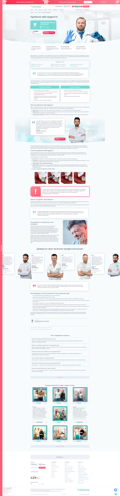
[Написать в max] (75, 6)
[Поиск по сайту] (73, 6)
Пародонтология (54, 471)
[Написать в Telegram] (79, 6)
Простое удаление (36, 65)
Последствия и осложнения (77, 64)
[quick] (116, 494)
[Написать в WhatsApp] (77, 6)
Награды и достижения (68, 468)
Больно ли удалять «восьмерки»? (58, 65)
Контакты (66, 475)
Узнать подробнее (100, 2)
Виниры (52, 468)
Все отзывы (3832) (60, 446)
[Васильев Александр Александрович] (25, 265)
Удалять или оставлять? (38, 64)
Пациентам (80, 462)
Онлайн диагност (81, 471)
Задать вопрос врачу (33, 467)
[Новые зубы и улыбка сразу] (35, 7)
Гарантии (66, 477)
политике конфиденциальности (7, 491)
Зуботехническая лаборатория (70, 471)
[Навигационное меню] (1, 1)
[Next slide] (118, 2)
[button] (30, 48)
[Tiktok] (41, 484)
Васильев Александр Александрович (42, 321)
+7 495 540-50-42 (33, 464)
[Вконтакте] (33, 484)
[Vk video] (31, 484)
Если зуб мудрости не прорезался (58, 64)
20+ (40, 478)
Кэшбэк (79, 465)
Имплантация (53, 465)
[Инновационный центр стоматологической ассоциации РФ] (31, 478)
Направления (53, 462)
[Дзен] (37, 484)
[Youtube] (35, 484)
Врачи (66, 465)
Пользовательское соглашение (45, 490)
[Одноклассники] (43, 484)
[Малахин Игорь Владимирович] (85, 265)
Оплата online (80, 483)
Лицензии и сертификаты (69, 480)
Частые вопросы (80, 480)
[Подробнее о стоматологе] (32, 321)
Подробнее (65, 422)
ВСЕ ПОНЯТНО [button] (6, 493)
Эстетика (52, 474)
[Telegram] (39, 484)
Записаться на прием (60, 138)
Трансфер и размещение (82, 475)
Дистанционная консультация (83, 474)
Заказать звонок (42, 467)
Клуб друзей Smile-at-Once (82, 468)
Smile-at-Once (67, 462)
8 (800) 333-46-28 (67, 6)
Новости (66, 474)
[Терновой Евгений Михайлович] (55, 265)
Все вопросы (60, 377)
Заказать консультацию (49, 32)
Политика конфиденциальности (84, 494)
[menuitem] (32, 9)
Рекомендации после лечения (83, 477)
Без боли (52, 477)
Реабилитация (75, 65)
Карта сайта (64, 494)
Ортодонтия (53, 475)
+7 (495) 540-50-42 (58, 6)
